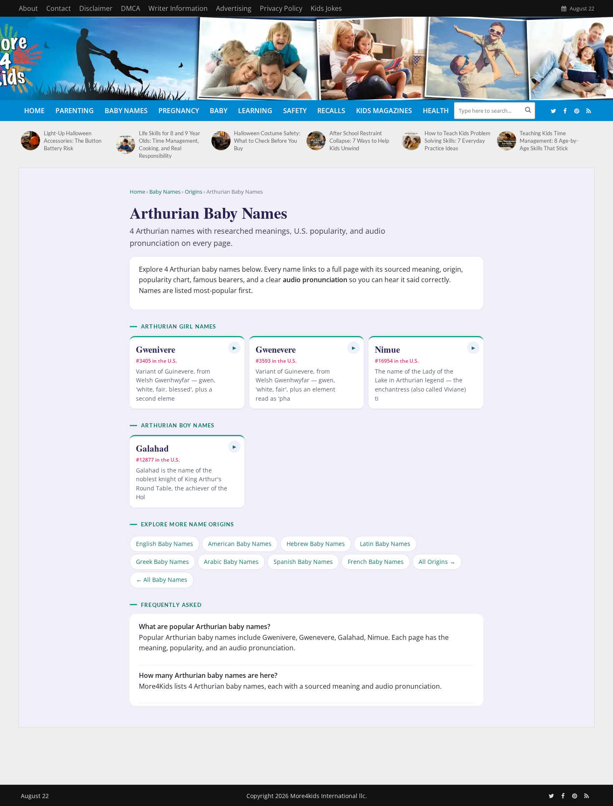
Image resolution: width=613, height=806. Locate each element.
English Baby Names (164, 544)
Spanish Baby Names (303, 562)
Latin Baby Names (385, 544)
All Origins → (437, 562)
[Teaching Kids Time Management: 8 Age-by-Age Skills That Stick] (506, 140)
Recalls (331, 110)
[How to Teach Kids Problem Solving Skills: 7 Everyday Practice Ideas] (411, 140)
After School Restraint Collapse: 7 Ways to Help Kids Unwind (359, 141)
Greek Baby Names (162, 562)
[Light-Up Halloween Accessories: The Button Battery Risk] (30, 140)
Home (34, 110)
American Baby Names (239, 544)
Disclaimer (96, 8)
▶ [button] (234, 347)
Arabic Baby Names (231, 562)
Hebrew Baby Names (315, 544)
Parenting (74, 110)
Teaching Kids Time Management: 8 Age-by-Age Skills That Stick (549, 141)
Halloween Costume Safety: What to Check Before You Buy (267, 141)
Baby (218, 110)
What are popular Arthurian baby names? (204, 626)
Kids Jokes (326, 8)
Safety (294, 110)
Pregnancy (178, 110)
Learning (255, 110)
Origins (193, 191)
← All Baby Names (161, 580)
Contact (58, 8)
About (28, 8)
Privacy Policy (281, 8)
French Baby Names (376, 562)
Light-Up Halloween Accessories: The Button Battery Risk (72, 141)
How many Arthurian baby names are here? (208, 675)
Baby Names (126, 110)
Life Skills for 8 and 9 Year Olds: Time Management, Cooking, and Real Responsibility (169, 144)
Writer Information (178, 8)
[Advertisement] (306, 754)
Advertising (233, 8)
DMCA (130, 8)
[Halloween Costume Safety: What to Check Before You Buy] (220, 140)
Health (436, 110)
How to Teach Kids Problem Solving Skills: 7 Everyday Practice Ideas (457, 141)
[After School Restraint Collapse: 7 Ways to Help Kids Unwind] (315, 140)
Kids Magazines (384, 110)
